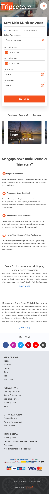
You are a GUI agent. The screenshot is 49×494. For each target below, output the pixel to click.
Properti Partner (11, 418)
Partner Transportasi (13, 422)
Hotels (6, 361)
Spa (5, 376)
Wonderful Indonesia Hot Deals (17, 449)
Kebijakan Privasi (11, 399)
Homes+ (7, 364)
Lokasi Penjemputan (12, 35)
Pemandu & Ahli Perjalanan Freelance (20, 441)
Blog (6, 406)
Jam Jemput (9, 69)
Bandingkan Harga (30, 30)
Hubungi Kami (10, 403)
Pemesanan (9, 445)
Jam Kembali (9, 80)
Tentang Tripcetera (12, 391)
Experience (8, 379)
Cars (6, 372)
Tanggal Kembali (10, 58)
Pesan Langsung (13, 30)
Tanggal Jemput (10, 47)
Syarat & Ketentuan (12, 395)
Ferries (7, 368)
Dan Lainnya (9, 426)
